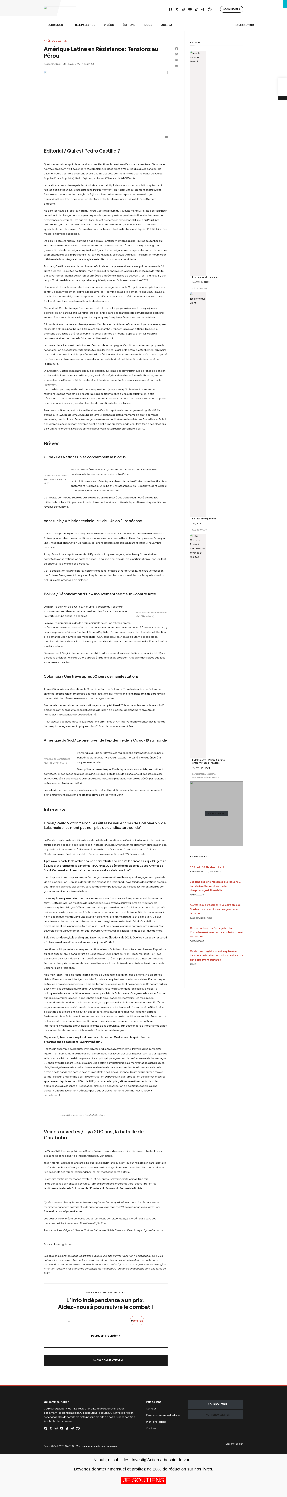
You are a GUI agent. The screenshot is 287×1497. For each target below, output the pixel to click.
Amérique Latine (55, 41)
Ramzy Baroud (197, 941)
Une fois (138, 1320)
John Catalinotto (199, 872)
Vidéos (109, 25)
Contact (151, 1408)
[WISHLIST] (282, 91)
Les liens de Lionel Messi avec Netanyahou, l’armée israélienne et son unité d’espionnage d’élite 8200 (215, 886)
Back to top (281, 1379)
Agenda (166, 25)
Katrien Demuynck (201, 774)
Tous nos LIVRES (214, 813)
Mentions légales (156, 1421)
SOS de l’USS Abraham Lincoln (207, 867)
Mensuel (75, 1320)
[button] (106, 1360)
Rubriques (55, 25)
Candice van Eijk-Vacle (201, 918)
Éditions (129, 25)
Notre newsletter (217, 1414)
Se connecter (231, 9)
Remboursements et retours (163, 1415)
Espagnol (230, 1443)
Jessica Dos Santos (55, 64)
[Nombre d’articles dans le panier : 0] (282, 82)
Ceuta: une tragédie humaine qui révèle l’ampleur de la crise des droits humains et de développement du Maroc (216, 955)
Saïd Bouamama (199, 288)
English (239, 1443)
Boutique (195, 42)
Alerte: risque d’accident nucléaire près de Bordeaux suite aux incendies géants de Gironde (215, 909)
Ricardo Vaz (73, 64)
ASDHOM (194, 964)
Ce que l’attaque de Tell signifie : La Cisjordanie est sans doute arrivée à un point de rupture (216, 932)
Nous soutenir (244, 25)
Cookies (151, 1428)
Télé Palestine (85, 25)
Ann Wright (215, 872)
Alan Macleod (197, 895)
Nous (148, 25)
